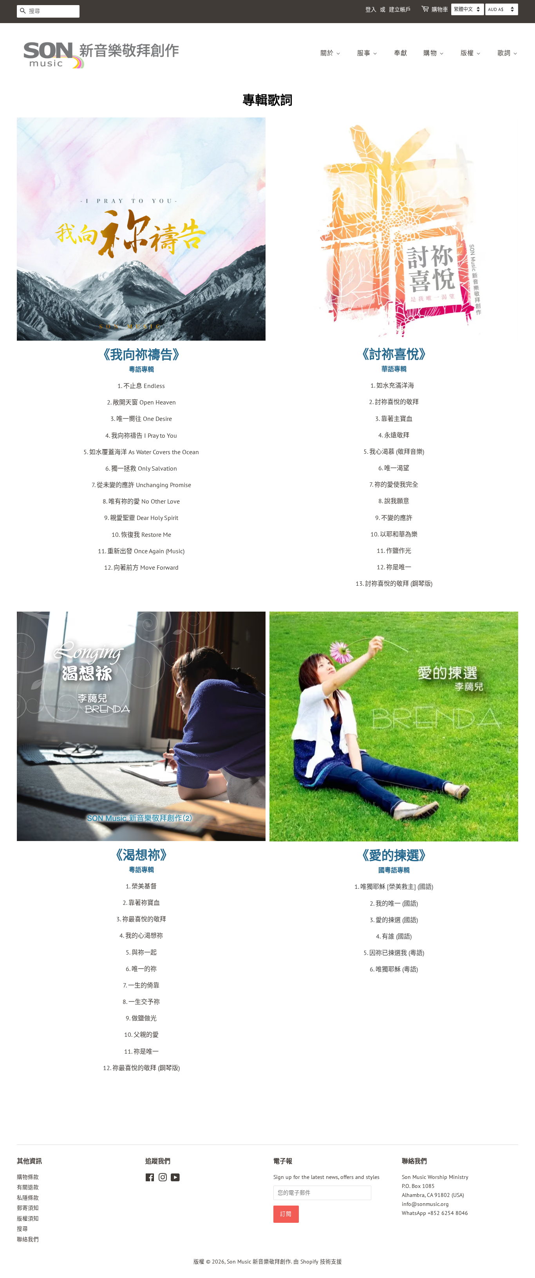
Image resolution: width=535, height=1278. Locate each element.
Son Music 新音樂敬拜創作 (259, 1261)
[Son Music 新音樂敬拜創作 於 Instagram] (162, 1178)
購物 (431, 53)
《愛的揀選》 (394, 855)
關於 (328, 53)
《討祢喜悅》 (394, 354)
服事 (365, 53)
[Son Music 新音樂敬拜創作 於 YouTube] (175, 1178)
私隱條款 (28, 1197)
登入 (370, 9)
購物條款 (28, 1177)
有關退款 (28, 1187)
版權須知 (28, 1218)
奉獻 (401, 53)
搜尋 (22, 1228)
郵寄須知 (28, 1207)
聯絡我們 (28, 1239)
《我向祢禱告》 (141, 354)
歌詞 (505, 53)
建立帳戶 (400, 9)
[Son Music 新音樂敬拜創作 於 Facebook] (149, 1178)
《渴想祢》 (141, 855)
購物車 (440, 9)
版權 (469, 53)
